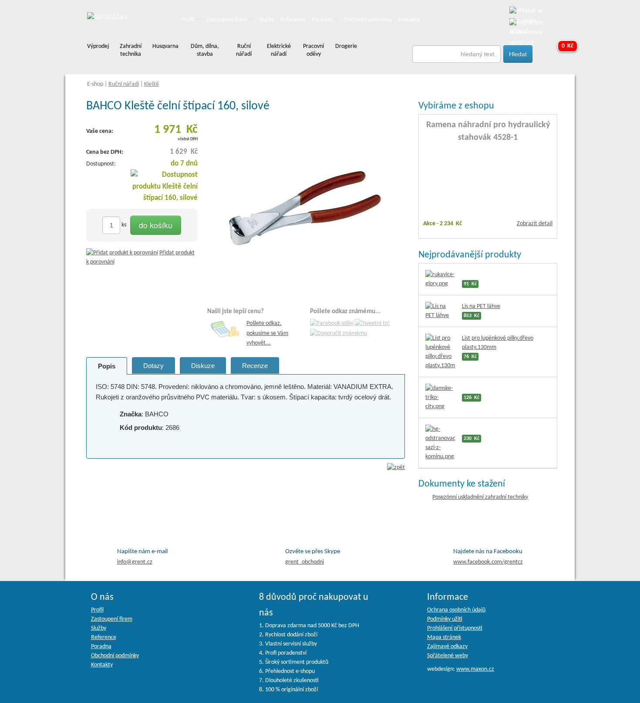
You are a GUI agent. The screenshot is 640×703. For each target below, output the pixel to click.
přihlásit (519, 30)
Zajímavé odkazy (447, 646)
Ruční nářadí (123, 84)
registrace (521, 42)
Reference (293, 20)
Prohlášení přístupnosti (454, 628)
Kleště (151, 84)
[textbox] (456, 54)
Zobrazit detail (534, 223)
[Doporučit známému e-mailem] (338, 333)
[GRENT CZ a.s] (107, 17)
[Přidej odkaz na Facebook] (332, 324)
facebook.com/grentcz (488, 562)
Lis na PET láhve (481, 306)
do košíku (155, 225)
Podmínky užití (444, 619)
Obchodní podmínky (368, 20)
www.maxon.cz (475, 669)
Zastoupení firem (227, 20)
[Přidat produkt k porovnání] (122, 253)
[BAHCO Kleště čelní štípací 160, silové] (306, 207)
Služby (266, 20)
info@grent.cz (134, 562)
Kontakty (409, 20)
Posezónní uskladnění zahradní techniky (480, 497)
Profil (188, 20)
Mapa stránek (444, 637)
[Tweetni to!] (372, 324)
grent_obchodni (304, 562)
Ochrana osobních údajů (456, 610)
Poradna (322, 20)
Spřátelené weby (447, 655)
